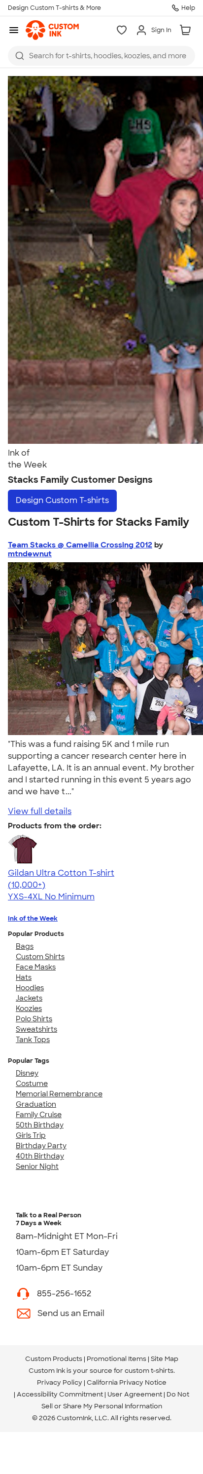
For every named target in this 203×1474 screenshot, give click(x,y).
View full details (39, 811)
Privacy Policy (59, 1382)
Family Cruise (39, 1114)
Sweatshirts (36, 1029)
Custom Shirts (40, 956)
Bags (25, 946)
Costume (32, 1083)
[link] (52, 30)
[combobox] (101, 56)
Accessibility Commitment (60, 1394)
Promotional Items (116, 1359)
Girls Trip (31, 1135)
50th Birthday (40, 1125)
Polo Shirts (34, 1018)
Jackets (29, 998)
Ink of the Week (33, 918)
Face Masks (36, 967)
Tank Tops (33, 1039)
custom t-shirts (149, 1370)
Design (62, 500)
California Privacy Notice (127, 1382)
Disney (27, 1073)
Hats (24, 977)
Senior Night (37, 1166)
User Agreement (134, 1394)
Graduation (36, 1104)
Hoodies (30, 987)
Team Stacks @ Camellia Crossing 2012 (80, 545)
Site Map (164, 1359)
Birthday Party (41, 1145)
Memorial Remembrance (59, 1093)
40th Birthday (40, 1156)
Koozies (29, 1008)
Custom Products (53, 1359)
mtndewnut (30, 554)
